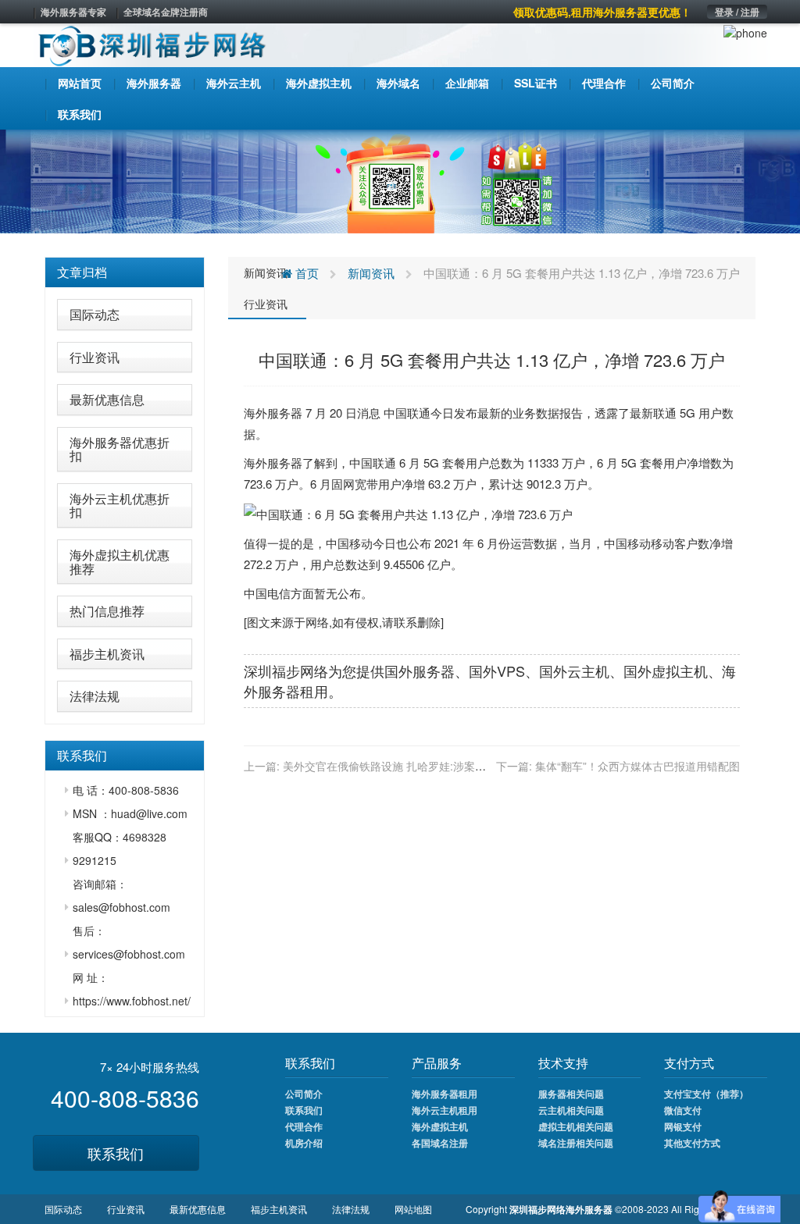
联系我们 (116, 1153)
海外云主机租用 (444, 1110)
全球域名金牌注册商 (165, 12)
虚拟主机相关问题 (575, 1126)
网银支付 (683, 1126)
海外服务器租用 (444, 1094)
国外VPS (497, 670)
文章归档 (82, 272)
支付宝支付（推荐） (706, 1094)
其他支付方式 (692, 1143)
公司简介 (304, 1094)
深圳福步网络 (286, 670)
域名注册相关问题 (575, 1143)
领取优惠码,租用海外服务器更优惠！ (602, 12)
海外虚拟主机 (440, 1126)
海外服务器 (273, 412)
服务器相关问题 (571, 1094)
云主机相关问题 (571, 1110)
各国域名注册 (440, 1143)
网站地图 (413, 1208)
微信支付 (683, 1110)
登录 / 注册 (737, 12)
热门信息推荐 (107, 611)
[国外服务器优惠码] (400, 179)
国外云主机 (574, 670)
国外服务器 (419, 670)
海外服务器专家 (73, 12)
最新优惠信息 (107, 399)
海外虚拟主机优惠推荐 (120, 562)
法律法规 (95, 696)
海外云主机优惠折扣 (120, 505)
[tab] (124, 272)
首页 (305, 273)
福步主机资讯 (107, 654)
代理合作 (304, 1126)
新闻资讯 (266, 272)
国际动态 (95, 314)
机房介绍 (304, 1143)
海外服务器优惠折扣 (120, 449)
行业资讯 (95, 357)
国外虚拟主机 (665, 670)
